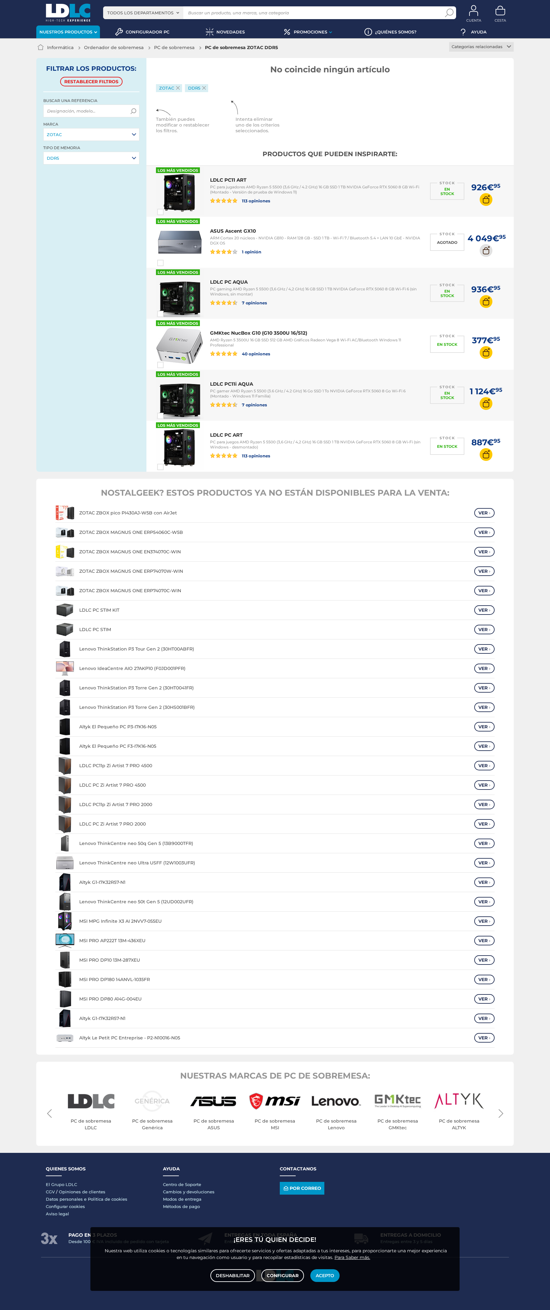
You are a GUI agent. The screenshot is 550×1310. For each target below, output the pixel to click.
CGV (50, 1191)
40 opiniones (256, 353)
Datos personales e (67, 1199)
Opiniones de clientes (82, 1191)
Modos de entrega (182, 1199)
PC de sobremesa (174, 47)
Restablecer (91, 81)
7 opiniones (254, 302)
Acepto (325, 1275)
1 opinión (251, 251)
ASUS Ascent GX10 (233, 231)
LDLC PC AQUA (229, 282)
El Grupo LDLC (61, 1184)
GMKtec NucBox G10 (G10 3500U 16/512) (258, 333)
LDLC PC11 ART (228, 180)
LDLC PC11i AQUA (231, 384)
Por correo (305, 1188)
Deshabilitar (233, 1275)
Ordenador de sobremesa (114, 47)
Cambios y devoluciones (189, 1191)
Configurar (283, 1275)
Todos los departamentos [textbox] (140, 12)
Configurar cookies (65, 1206)
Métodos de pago (181, 1206)
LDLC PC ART (226, 435)
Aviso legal (57, 1213)
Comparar (172, 212)
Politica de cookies (107, 1199)
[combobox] (143, 12)
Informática (60, 47)
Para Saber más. (352, 1257)
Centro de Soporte (182, 1184)
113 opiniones (256, 200)
